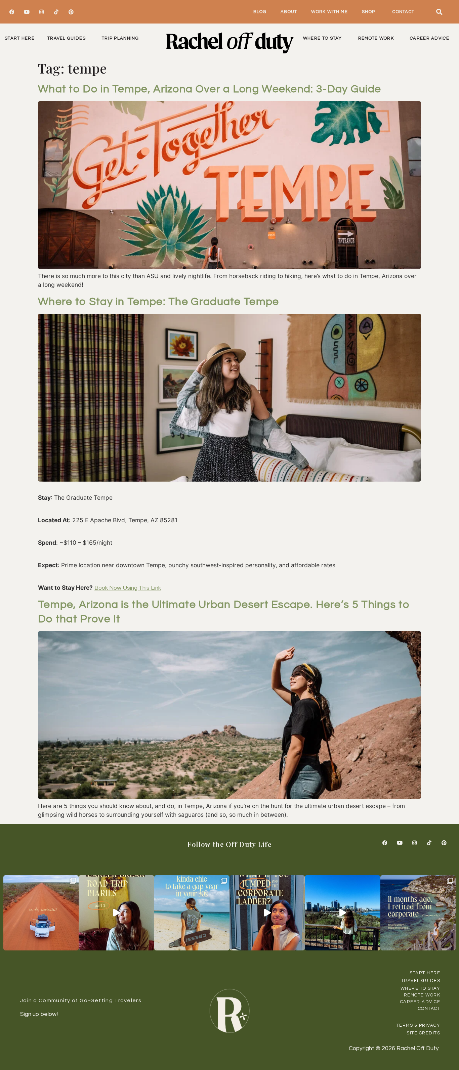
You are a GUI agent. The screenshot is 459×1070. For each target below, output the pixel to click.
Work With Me (329, 11)
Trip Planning (120, 38)
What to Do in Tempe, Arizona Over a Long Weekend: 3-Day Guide (209, 89)
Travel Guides (66, 38)
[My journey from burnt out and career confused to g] (418, 912)
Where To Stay (322, 38)
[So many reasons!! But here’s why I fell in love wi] (41, 912)
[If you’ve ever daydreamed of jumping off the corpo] (267, 912)
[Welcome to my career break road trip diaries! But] (116, 912)
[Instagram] (41, 12)
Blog (259, 11)
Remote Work (376, 38)
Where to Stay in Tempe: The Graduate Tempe (158, 301)
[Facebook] (12, 12)
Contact (403, 11)
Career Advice (429, 38)
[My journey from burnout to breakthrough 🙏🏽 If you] (342, 912)
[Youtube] (27, 12)
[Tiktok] (56, 12)
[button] (439, 11)
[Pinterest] (71, 12)
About (289, 11)
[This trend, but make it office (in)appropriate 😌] (192, 912)
